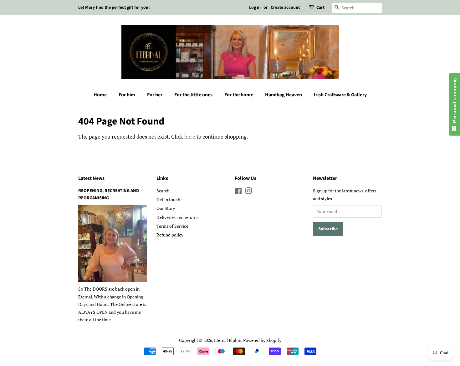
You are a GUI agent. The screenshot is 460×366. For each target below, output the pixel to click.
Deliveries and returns (177, 217)
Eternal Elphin (227, 340)
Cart (320, 7)
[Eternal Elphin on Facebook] (238, 192)
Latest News (91, 178)
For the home (238, 94)
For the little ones (193, 94)
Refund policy (169, 235)
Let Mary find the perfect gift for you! (114, 7)
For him (127, 94)
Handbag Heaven (283, 94)
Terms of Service (172, 226)
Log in (255, 7)
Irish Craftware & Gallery (340, 94)
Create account (285, 7)
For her (154, 94)
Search (163, 191)
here (189, 136)
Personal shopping (454, 102)
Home (100, 94)
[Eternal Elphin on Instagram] (248, 192)
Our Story (165, 208)
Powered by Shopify (262, 340)
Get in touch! (169, 199)
